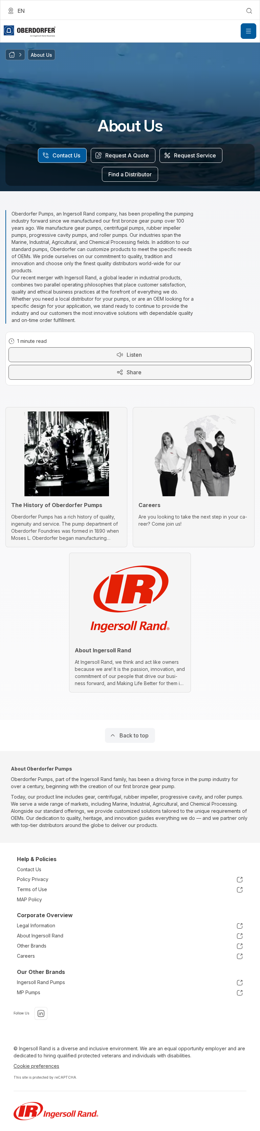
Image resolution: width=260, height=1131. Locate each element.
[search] (249, 11)
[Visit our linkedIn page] (41, 1013)
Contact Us (29, 869)
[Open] (248, 31)
